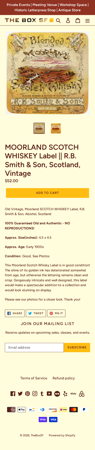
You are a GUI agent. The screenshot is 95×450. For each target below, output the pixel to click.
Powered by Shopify (62, 435)
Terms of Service (33, 378)
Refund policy (64, 378)
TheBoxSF (37, 435)
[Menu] (87, 20)
